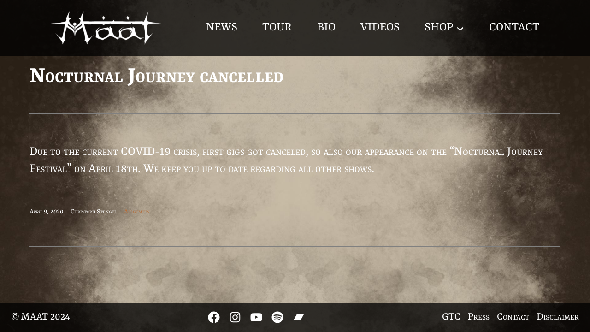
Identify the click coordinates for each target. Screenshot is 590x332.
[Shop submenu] (460, 28)
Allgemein (137, 211)
